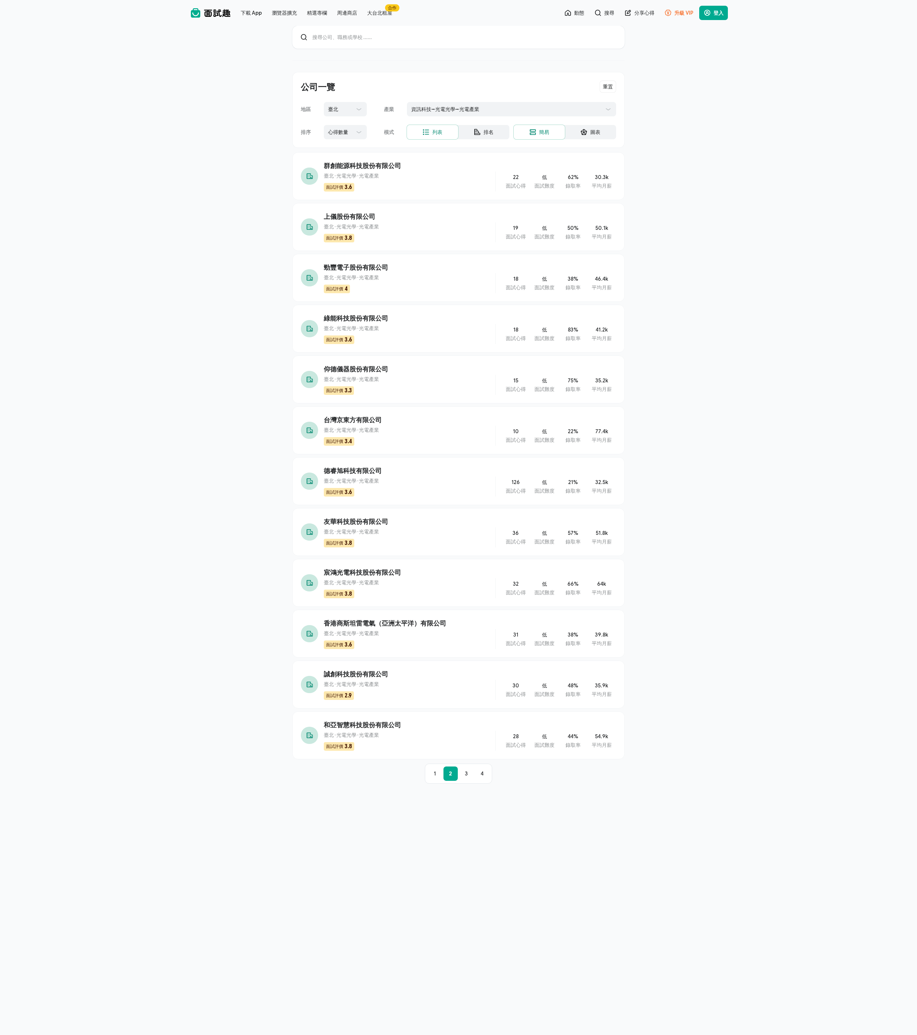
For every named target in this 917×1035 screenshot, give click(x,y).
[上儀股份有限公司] (458, 227)
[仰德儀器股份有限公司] (458, 379)
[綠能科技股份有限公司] (458, 329)
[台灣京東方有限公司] (458, 430)
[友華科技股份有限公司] (458, 532)
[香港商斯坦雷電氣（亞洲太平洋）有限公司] (458, 634)
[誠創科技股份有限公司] (458, 684)
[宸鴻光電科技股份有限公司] (458, 583)
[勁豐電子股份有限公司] (458, 278)
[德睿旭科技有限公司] (458, 481)
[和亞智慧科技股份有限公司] (458, 735)
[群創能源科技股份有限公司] (458, 176)
